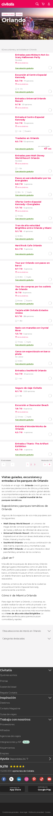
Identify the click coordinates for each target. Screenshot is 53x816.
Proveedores (7, 724)
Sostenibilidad (8, 686)
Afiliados (5, 730)
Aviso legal (23, 812)
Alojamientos (7, 747)
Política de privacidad (36, 812)
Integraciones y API (10, 742)
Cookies (47, 812)
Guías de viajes (8, 714)
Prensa (4, 681)
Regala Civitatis (8, 692)
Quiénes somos (8, 675)
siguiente (44, 464)
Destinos (5, 702)
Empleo (4, 753)
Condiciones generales (10, 812)
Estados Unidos (8, 14)
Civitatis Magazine (10, 708)
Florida (19, 14)
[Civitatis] (8, 4)
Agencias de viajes (10, 736)
